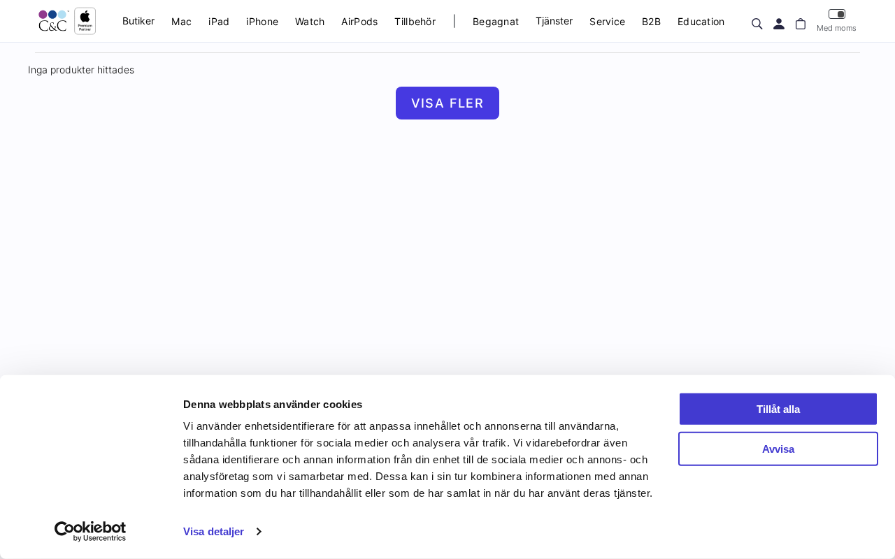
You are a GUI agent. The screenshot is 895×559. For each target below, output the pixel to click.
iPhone (262, 21)
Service (607, 21)
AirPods (359, 21)
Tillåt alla (778, 409)
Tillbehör (415, 21)
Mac (181, 21)
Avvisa (778, 448)
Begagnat (496, 21)
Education (701, 21)
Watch (309, 21)
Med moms (837, 28)
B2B (651, 21)
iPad (218, 21)
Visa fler (448, 103)
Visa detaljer (213, 531)
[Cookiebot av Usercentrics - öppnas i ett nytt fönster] (90, 531)
